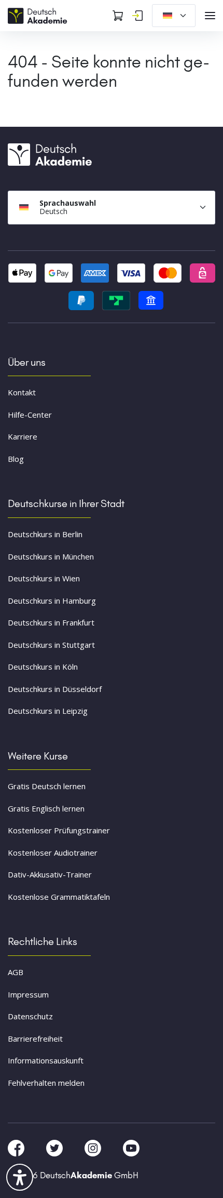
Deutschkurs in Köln (43, 666)
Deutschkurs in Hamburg (52, 600)
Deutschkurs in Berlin (45, 534)
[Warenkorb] (118, 15)
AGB (15, 972)
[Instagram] (94, 1147)
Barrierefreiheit (35, 1038)
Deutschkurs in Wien (44, 578)
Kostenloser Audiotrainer (52, 852)
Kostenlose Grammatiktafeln (59, 896)
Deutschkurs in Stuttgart (51, 645)
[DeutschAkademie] (39, 14)
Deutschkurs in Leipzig (48, 711)
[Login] (137, 15)
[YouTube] (131, 1147)
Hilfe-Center (30, 414)
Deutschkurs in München (51, 556)
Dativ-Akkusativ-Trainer (50, 874)
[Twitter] (55, 1147)
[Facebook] (17, 1147)
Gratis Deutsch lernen (47, 786)
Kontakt (22, 392)
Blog (16, 459)
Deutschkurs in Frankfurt (51, 622)
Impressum (28, 994)
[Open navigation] (210, 15)
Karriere (22, 436)
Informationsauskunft (45, 1060)
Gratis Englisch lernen (46, 808)
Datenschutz (30, 1016)
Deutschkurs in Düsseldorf (55, 689)
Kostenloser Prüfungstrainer (59, 830)
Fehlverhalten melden (46, 1082)
